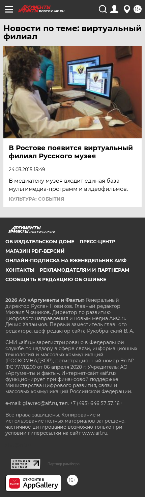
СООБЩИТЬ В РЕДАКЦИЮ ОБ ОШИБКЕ (55, 279)
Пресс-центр (97, 242)
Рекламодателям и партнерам (84, 270)
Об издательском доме (39, 242)
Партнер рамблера (64, 464)
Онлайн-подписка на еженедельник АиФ (65, 260)
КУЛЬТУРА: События (36, 199)
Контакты (19, 270)
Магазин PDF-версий (35, 251)
